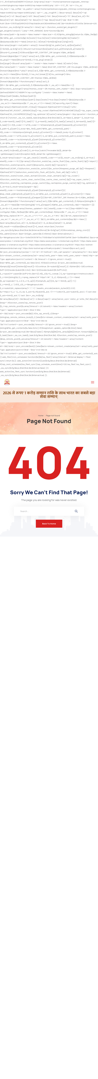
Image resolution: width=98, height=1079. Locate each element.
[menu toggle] (92, 382)
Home (41, 415)
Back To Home (49, 523)
